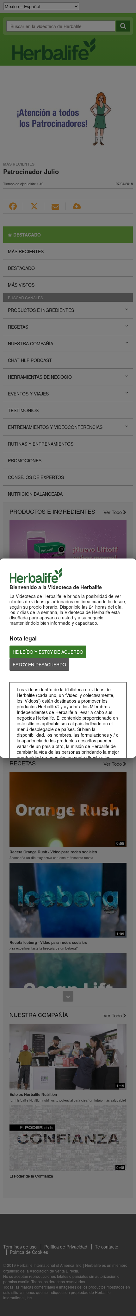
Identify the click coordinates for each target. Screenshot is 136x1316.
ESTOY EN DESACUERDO (39, 664)
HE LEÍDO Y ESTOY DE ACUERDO (48, 652)
